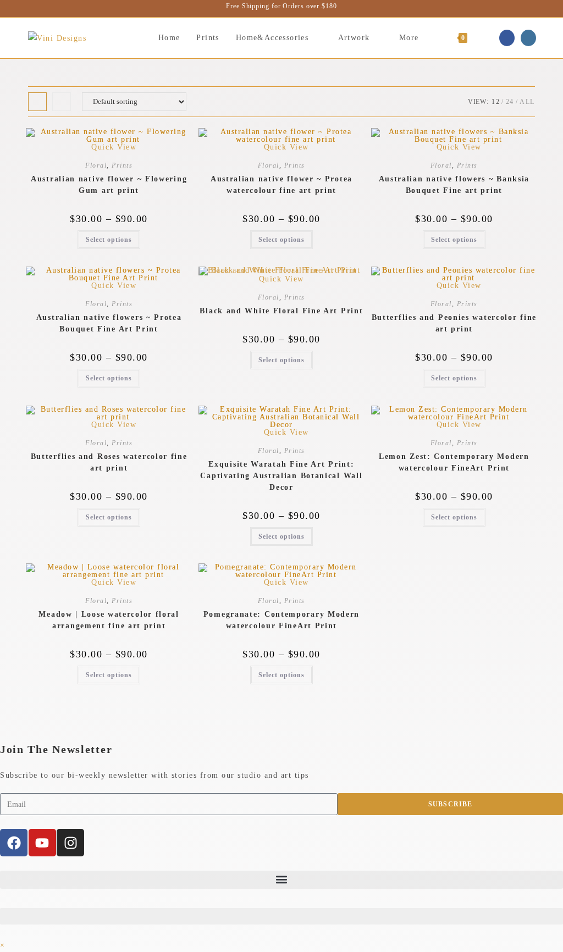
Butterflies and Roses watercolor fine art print (109, 462)
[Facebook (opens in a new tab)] (507, 38)
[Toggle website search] (487, 38)
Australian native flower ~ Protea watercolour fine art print (281, 185)
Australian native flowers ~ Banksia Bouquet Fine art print (454, 185)
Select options (109, 239)
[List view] (61, 101)
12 (496, 102)
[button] (281, 880)
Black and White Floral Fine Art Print (281, 311)
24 (510, 102)
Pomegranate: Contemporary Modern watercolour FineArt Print (281, 620)
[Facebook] (13, 842)
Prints (122, 165)
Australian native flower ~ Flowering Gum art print (109, 185)
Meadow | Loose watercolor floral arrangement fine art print (108, 620)
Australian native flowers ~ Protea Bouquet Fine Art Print (109, 323)
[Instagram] (70, 842)
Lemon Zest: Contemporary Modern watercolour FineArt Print (454, 462)
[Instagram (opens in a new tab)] (528, 38)
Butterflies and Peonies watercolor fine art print (454, 323)
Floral (96, 165)
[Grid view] (37, 101)
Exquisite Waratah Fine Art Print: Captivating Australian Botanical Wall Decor (281, 475)
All (527, 102)
